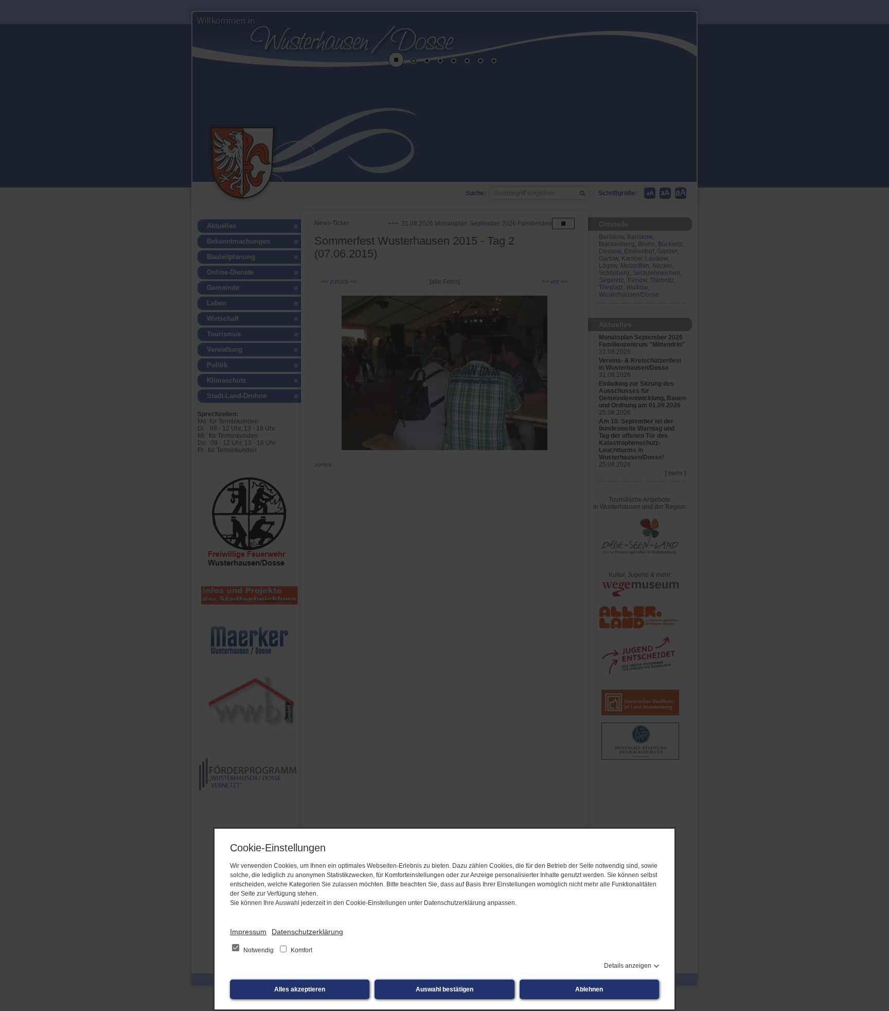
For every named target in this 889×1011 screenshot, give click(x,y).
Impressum (248, 932)
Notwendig (258, 950)
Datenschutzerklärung (307, 932)
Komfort (300, 950)
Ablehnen (589, 989)
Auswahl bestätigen (444, 989)
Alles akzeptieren (299, 989)
